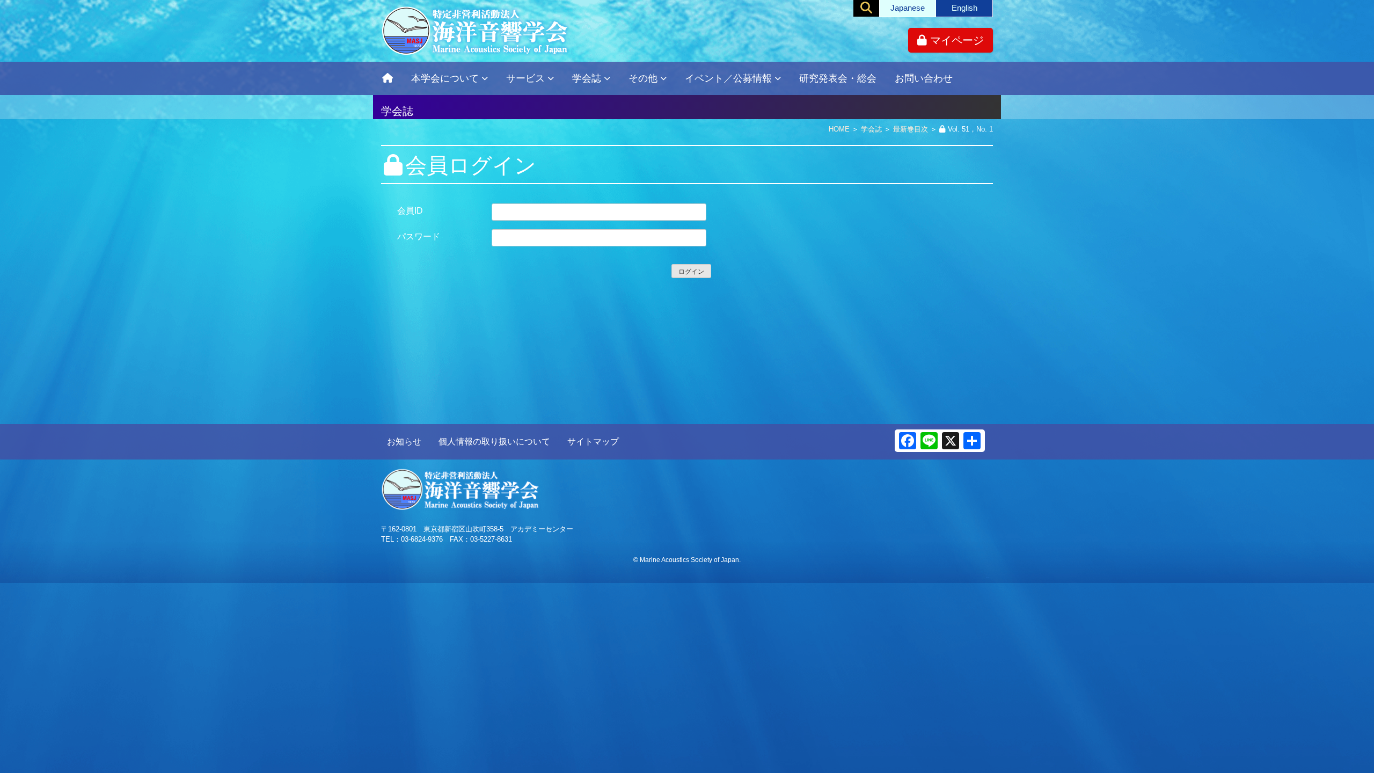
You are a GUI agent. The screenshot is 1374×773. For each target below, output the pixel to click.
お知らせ (404, 441)
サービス (525, 78)
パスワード (418, 236)
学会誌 (586, 78)
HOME (839, 129)
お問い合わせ (924, 78)
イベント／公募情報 (728, 78)
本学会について (445, 78)
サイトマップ (593, 441)
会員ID (410, 210)
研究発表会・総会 (837, 78)
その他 (642, 78)
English (964, 7)
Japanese (907, 7)
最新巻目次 (910, 129)
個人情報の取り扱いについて (494, 441)
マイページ (955, 40)
